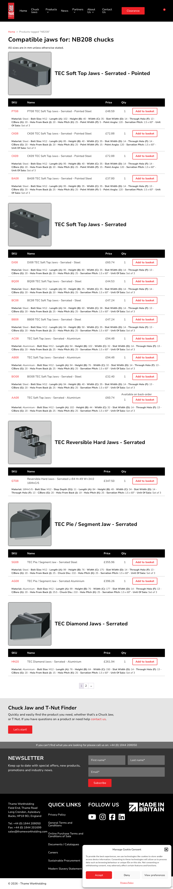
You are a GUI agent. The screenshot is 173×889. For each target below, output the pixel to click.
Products (51, 9)
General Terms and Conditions (60, 824)
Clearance (133, 11)
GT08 (15, 481)
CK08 (14, 133)
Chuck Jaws (35, 11)
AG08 (15, 581)
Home (23, 11)
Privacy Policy (126, 882)
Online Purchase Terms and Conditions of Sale (65, 835)
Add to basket (144, 111)
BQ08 (15, 281)
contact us (98, 719)
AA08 (15, 398)
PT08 (14, 111)
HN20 (15, 662)
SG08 (15, 562)
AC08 (15, 338)
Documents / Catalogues (63, 844)
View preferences (154, 875)
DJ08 (14, 262)
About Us (91, 11)
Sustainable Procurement (64, 860)
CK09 (14, 156)
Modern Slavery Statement (65, 869)
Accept (99, 875)
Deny (127, 875)
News (64, 11)
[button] (166, 849)
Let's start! (20, 729)
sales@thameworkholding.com (27, 831)
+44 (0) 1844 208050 (123, 745)
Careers (53, 852)
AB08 (15, 357)
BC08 (15, 300)
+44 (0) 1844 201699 (27, 827)
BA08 (15, 178)
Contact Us (107, 11)
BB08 (15, 319)
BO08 (15, 376)
